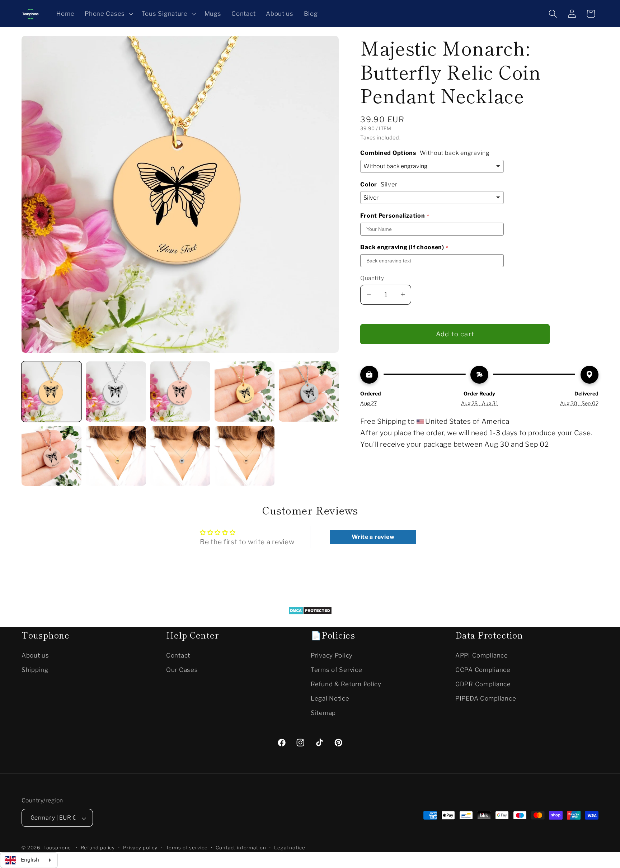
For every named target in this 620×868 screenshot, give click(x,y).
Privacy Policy (332, 655)
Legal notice (289, 848)
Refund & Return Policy (346, 683)
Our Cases (182, 669)
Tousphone (57, 848)
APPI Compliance (481, 655)
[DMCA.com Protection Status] (310, 612)
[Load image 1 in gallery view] (51, 391)
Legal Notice (330, 698)
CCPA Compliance (483, 669)
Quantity (372, 277)
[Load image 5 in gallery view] (309, 391)
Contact (178, 655)
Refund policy (98, 848)
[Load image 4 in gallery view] (244, 391)
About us (35, 655)
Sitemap (323, 712)
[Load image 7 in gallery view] (116, 456)
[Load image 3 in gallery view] (180, 391)
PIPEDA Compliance (485, 698)
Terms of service (186, 848)
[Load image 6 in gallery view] (51, 456)
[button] (108, 14)
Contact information (241, 848)
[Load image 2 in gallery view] (116, 391)
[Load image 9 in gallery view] (244, 456)
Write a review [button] (373, 536)
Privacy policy (140, 848)
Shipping (35, 669)
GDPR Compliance (483, 683)
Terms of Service (336, 669)
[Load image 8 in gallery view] (180, 456)
